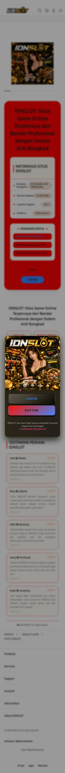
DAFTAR (32, 410)
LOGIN (31, 398)
